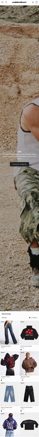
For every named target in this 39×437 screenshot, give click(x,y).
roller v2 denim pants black (26, 407)
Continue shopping (20, 164)
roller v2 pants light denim (6, 407)
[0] (33, 2)
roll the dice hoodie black (26, 346)
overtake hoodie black (5, 377)
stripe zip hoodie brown (25, 377)
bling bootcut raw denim (5, 346)
